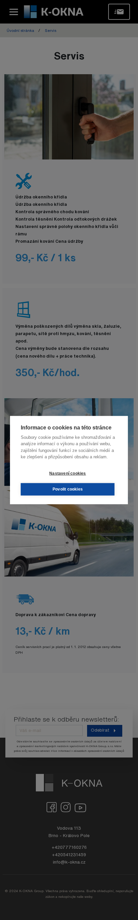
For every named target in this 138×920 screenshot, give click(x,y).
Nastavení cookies (67, 473)
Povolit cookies (68, 489)
